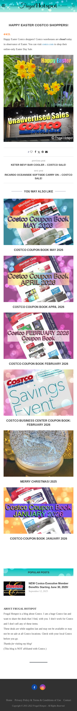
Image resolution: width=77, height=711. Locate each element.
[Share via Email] (46, 152)
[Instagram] (42, 687)
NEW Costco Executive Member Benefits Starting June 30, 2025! (48, 585)
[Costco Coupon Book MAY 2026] (38, 222)
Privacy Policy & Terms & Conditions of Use (38, 700)
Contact (67, 700)
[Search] (73, 6)
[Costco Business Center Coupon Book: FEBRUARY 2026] (38, 392)
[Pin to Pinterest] (43, 152)
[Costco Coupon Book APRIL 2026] (38, 279)
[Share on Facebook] (35, 152)
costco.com (48, 44)
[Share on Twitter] (39, 152)
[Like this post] (31, 152)
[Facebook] (34, 687)
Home (9, 700)
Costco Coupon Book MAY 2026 (38, 249)
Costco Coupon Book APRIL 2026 (38, 306)
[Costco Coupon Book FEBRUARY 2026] (38, 336)
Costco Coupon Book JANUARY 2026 (38, 538)
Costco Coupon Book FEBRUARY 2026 (38, 363)
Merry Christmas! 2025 (38, 481)
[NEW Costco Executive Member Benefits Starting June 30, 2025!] (14, 588)
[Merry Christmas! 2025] (38, 453)
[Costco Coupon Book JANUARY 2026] (38, 510)
